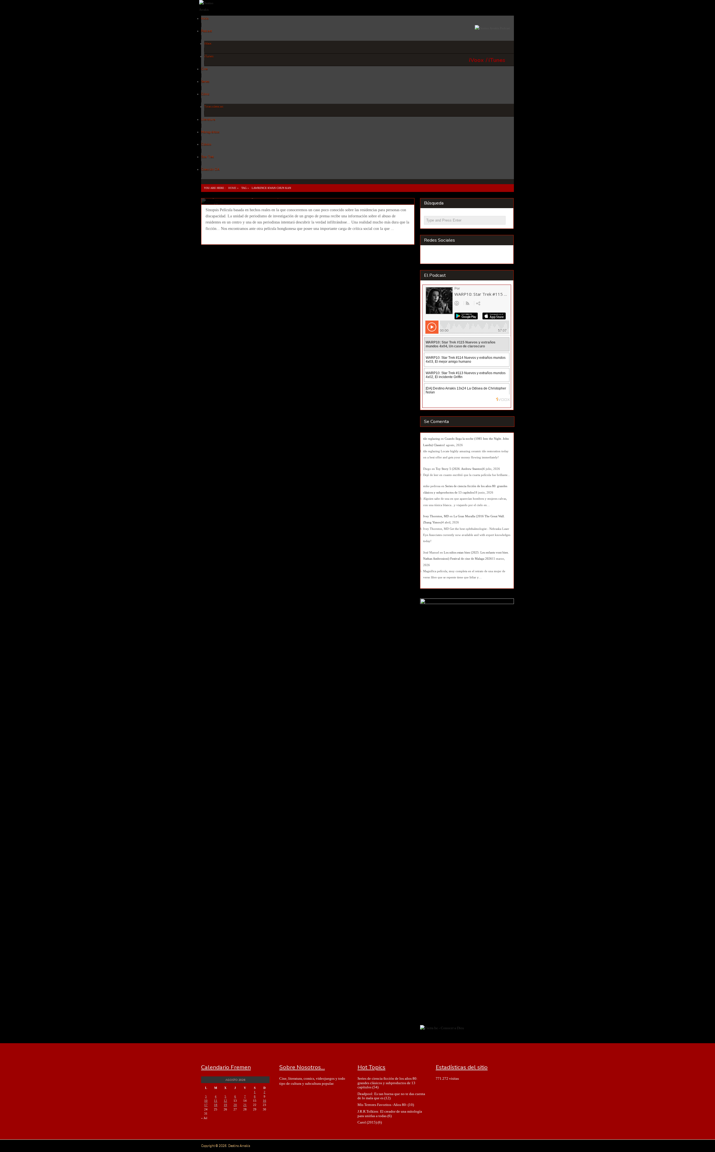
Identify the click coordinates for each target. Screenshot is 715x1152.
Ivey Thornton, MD (436, 516)
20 (235, 1105)
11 (215, 1100)
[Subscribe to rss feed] (429, 255)
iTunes (496, 60)
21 (245, 1105)
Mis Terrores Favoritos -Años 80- (382, 1105)
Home (232, 187)
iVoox (476, 60)
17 (206, 1105)
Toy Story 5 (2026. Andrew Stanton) (459, 468)
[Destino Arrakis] (211, 9)
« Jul (204, 1118)
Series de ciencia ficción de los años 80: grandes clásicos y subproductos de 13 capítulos (388, 1082)
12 (225, 1100)
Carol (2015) (367, 1122)
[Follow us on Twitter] (451, 255)
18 (215, 1105)
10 (206, 1100)
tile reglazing (431, 438)
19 (225, 1105)
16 (264, 1100)
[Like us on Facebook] (440, 255)
